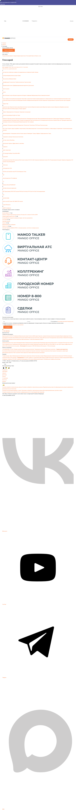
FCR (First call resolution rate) (8, 171)
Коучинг (62, 100)
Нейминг (4, 112)
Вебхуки (39, 346)
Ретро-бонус (32, 125)
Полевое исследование (25, 120)
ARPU (18, 153)
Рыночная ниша (43, 125)
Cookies (26, 160)
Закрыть (6, 54)
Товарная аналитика (45, 351)
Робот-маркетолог (25, 352)
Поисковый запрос (15, 120)
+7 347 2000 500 (6, 331)
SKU (14, 201)
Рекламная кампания (13, 125)
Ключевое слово (67, 98)
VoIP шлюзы (31, 359)
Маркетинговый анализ (37, 107)
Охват (18, 115)
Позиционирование (6, 120)
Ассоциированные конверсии (24, 72)
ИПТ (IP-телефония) (14, 336)
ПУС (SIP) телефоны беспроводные (20, 359)
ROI (6, 198)
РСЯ (36, 125)
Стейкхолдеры (53, 128)
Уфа (5, 21)
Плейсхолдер (56, 118)
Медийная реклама (64, 107)
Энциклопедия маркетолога (20, 55)
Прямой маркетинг (23, 121)
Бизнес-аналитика (52, 349)
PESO (12, 191)
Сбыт (3, 128)
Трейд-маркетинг (44, 133)
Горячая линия (27, 82)
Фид (11, 140)
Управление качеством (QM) (41, 349)
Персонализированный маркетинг (45, 118)
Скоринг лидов (11, 128)
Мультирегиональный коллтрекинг (37, 352)
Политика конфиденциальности (23, 392)
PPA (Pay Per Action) (23, 191)
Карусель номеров (42, 336)
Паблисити (4, 118)
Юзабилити (4, 146)
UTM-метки (7, 204)
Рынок (38, 125)
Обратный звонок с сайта (27, 339)
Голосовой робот (6, 349)
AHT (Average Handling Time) (8, 153)
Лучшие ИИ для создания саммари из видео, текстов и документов (17, 218)
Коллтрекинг (5, 351)
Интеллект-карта (9, 95)
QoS (3, 194)
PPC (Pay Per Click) (32, 191)
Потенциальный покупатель (47, 120)
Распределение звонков (55, 337)
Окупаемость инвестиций (62, 351)
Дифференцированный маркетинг (20, 85)
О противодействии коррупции (37, 392)
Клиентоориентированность (39, 98)
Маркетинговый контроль (49, 107)
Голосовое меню (11, 337)
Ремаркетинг (21, 125)
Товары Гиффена (36, 133)
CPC (29, 160)
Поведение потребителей (64, 118)
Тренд (49, 133)
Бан (3, 75)
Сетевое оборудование (64, 357)
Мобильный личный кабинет (21, 337)
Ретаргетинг (27, 125)
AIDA (16, 153)
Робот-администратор (7, 344)
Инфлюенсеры (35, 95)
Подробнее (2, 4)
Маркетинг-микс (6, 107)
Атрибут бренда (34, 72)
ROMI (8, 198)
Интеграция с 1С (44, 346)
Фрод (13, 140)
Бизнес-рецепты (9, 55)
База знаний (30, 344)
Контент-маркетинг (43, 100)
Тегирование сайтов (15, 133)
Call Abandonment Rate (7, 160)
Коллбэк (25, 100)
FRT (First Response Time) (20, 171)
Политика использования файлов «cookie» (11, 390)
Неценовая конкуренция (25, 112)
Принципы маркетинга (67, 120)
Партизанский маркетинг (21, 118)
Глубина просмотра (19, 82)
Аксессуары (57, 359)
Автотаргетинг (5, 72)
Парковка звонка (11, 118)
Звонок (4, 92)
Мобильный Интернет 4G (39, 359)
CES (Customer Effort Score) (19, 160)
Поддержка (34, 21)
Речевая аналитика (18, 349)
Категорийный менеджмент (15, 98)
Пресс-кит (59, 120)
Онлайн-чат (14, 115)
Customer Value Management (8, 161)
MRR (12, 184)
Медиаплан (57, 107)
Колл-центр (13, 100)
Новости (33, 55)
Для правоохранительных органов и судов (52, 390)
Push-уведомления (41, 191)
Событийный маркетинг (31, 128)
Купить (70, 39)
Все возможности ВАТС (38, 339)
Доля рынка (31, 85)
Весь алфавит (5, 67)
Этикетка (30, 336)
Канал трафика (5, 98)
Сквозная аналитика (36, 351)
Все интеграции (51, 346)
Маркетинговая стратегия (26, 107)
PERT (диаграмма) (6, 191)
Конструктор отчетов (68, 342)
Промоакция (16, 121)
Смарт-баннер (22, 128)
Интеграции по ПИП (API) (31, 346)
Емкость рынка (5, 88)
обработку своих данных (17, 324)
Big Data (4, 156)
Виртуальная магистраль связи (35, 337)
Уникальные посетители (17, 136)
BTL (7, 156)
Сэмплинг (4, 130)
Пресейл (55, 120)
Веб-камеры (42, 357)
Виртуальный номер (23, 336)
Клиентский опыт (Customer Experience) (54, 98)
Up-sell (3, 204)
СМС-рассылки (46, 337)
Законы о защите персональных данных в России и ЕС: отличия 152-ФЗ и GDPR (20, 214)
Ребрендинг (5, 125)
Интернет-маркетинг (17, 95)
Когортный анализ (6, 100)
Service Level (5, 201)
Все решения (14, 357)
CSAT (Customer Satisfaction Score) (40, 160)
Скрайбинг (16, 128)
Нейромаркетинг (10, 112)
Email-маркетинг (6, 168)
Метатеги (10, 108)
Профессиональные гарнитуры (52, 357)
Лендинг (4, 103)
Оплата (4, 376)
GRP (3, 174)
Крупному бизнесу (31, 355)
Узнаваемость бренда (7, 136)
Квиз (23, 98)
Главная (4, 55)
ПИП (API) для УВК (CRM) (49, 344)
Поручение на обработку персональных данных (32, 390)
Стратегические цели (67, 128)
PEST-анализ (16, 191)
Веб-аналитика (5, 78)
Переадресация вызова (32, 118)
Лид (7, 103)
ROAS (3, 198)
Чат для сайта (58, 344)
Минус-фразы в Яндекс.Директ (19, 108)
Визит (15, 78)
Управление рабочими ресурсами (20, 344)
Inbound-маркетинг (6, 178)
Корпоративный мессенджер (53, 336)
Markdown (4, 184)
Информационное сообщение (8, 224)
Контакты (4, 379)
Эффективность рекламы (18, 143)
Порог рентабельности (35, 120)
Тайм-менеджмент (6, 133)
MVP (14, 184)
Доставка (4, 374)
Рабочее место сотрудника (57, 342)
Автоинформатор (10, 339)
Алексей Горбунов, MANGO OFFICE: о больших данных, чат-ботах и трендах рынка (20, 227)
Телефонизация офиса (7, 355)
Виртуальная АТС (6, 336)
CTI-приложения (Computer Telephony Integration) (60, 160)
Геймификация (5, 82)
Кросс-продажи (67, 100)
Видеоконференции (64, 336)
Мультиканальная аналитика (15, 351)
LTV (3, 181)
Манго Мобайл (63, 337)
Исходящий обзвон (21, 342)
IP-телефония (14, 178)
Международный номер (49, 355)
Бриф (19, 75)
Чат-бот (12, 349)
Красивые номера (40, 355)
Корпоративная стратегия (54, 100)
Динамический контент (7, 85)
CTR (72, 160)
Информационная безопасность (20, 355)
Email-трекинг (53, 351)
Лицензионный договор (48, 387)
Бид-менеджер (7, 75)
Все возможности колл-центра (13, 346)
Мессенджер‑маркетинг (7, 352)
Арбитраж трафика (13, 72)
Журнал (4, 381)
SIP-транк (10, 201)
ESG (11, 168)
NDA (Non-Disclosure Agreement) (9, 188)
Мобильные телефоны (50, 359)
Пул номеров (31, 121)
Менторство (5, 108)
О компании (5, 378)
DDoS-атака (5, 165)
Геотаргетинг (12, 82)
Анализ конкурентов (26, 351)
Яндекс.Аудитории (6, 150)
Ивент (3, 95)
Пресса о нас (38, 55)
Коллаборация (19, 100)
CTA (49, 160)
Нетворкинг (17, 112)
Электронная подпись (7, 143)
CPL (31, 160)
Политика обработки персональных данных (12, 387)
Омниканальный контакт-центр (9, 342)
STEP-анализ (20, 201)
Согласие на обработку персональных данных (32, 387)
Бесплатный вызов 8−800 (60, 355)
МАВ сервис (35, 336)
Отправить (7, 327)
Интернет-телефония (27, 95)
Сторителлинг (59, 128)
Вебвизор (11, 78)
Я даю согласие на (13, 324)
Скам (6, 128)
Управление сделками (38, 344)
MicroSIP (9, 184)
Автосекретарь (17, 339)
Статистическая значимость (43, 128)
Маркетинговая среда (15, 107)
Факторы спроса (6, 140)
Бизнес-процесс (14, 75)
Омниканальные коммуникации (32, 342)
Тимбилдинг (30, 133)
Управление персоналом (45, 342)
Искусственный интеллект (44, 95)
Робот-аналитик (17, 352)
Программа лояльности (7, 121)
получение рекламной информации (65, 321)
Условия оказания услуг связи (9, 392)
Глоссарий (28, 55)
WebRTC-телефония (6, 208)
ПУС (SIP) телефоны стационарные (32, 357)
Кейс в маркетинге (28, 98)
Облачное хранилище (7, 115)
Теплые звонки (23, 133)
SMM (16, 201)
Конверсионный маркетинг (33, 100)
